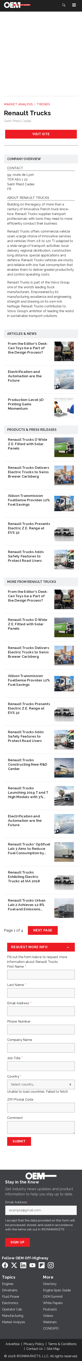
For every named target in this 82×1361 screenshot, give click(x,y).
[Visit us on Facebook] (5, 1265)
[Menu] (74, 5)
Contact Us (34, 1349)
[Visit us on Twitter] (14, 1265)
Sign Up (17, 1242)
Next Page (42, 930)
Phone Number (18, 1021)
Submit (19, 1141)
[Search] (64, 5)
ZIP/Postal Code (20, 1099)
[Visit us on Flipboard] (42, 1265)
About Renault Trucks (28, 198)
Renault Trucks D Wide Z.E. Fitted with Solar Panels (27, 443)
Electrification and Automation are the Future (25, 375)
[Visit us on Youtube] (32, 1265)
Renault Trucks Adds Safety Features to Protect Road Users (26, 556)
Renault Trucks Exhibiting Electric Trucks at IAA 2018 (24, 876)
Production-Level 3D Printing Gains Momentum (26, 404)
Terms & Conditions (62, 1344)
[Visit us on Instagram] (51, 1265)
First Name (16, 966)
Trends (43, 104)
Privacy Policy (33, 1344)
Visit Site (41, 134)
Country (14, 1076)
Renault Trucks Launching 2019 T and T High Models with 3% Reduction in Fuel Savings (28, 792)
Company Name (19, 1040)
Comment (15, 1118)
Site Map (53, 1349)
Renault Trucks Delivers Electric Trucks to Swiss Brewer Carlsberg (28, 471)
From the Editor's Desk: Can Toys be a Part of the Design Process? (28, 347)
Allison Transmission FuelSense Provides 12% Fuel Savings (29, 499)
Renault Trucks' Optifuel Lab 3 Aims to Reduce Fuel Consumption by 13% (29, 848)
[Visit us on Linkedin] (23, 1265)
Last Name (16, 985)
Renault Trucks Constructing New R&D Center (27, 764)
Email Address (19, 1003)
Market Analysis (18, 104)
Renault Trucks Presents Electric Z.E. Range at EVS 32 (29, 528)
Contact (15, 168)
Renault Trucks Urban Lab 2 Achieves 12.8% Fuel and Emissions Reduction (26, 904)
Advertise (13, 1344)
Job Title (15, 1058)
